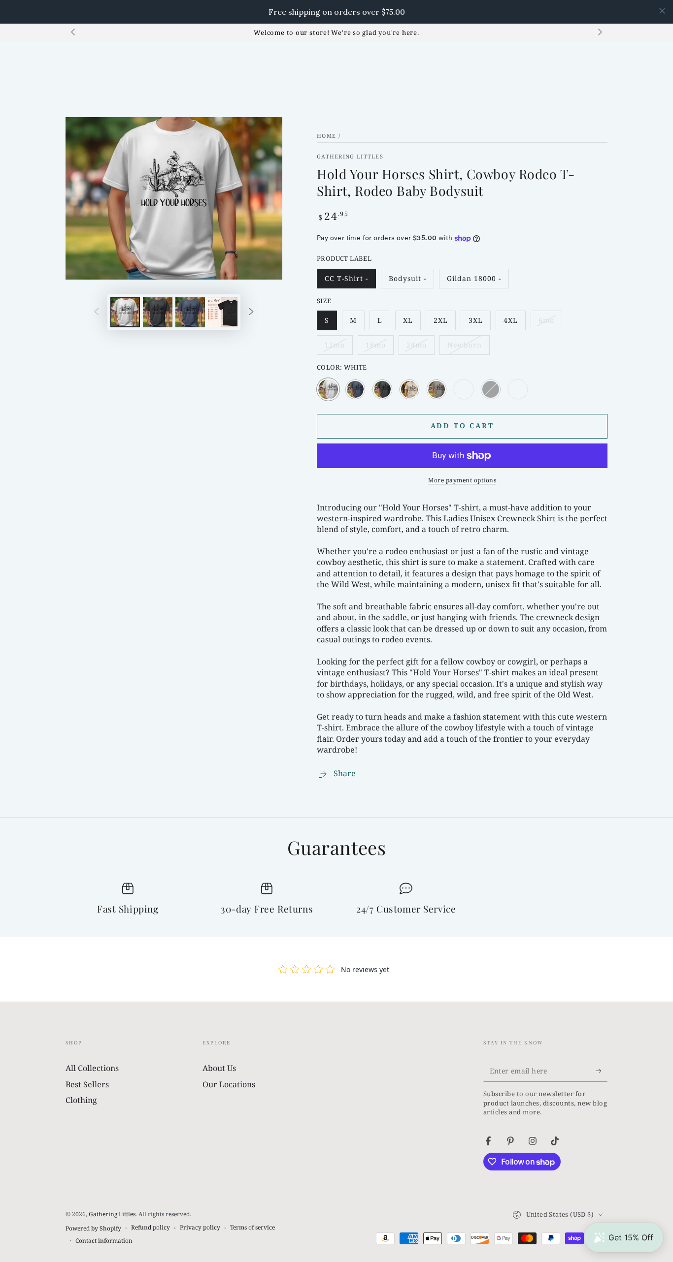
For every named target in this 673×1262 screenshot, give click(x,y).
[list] (336, 899)
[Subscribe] (601, 1070)
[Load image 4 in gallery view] (222, 312)
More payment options (462, 480)
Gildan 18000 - (473, 281)
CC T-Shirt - (346, 281)
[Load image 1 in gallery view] (125, 312)
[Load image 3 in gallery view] (190, 312)
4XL (514, 323)
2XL (444, 323)
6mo (550, 323)
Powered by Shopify (93, 1228)
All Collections (92, 1068)
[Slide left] (74, 32)
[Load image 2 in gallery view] (157, 312)
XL (412, 323)
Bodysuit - (410, 281)
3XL (479, 323)
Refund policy (150, 1227)
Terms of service (252, 1227)
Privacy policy (200, 1227)
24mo (420, 347)
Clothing (81, 1100)
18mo (379, 347)
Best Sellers (87, 1084)
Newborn (468, 347)
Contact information (104, 1241)
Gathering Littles (350, 156)
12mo (338, 347)
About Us (219, 1068)
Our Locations (228, 1084)
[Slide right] (599, 32)
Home (326, 135)
